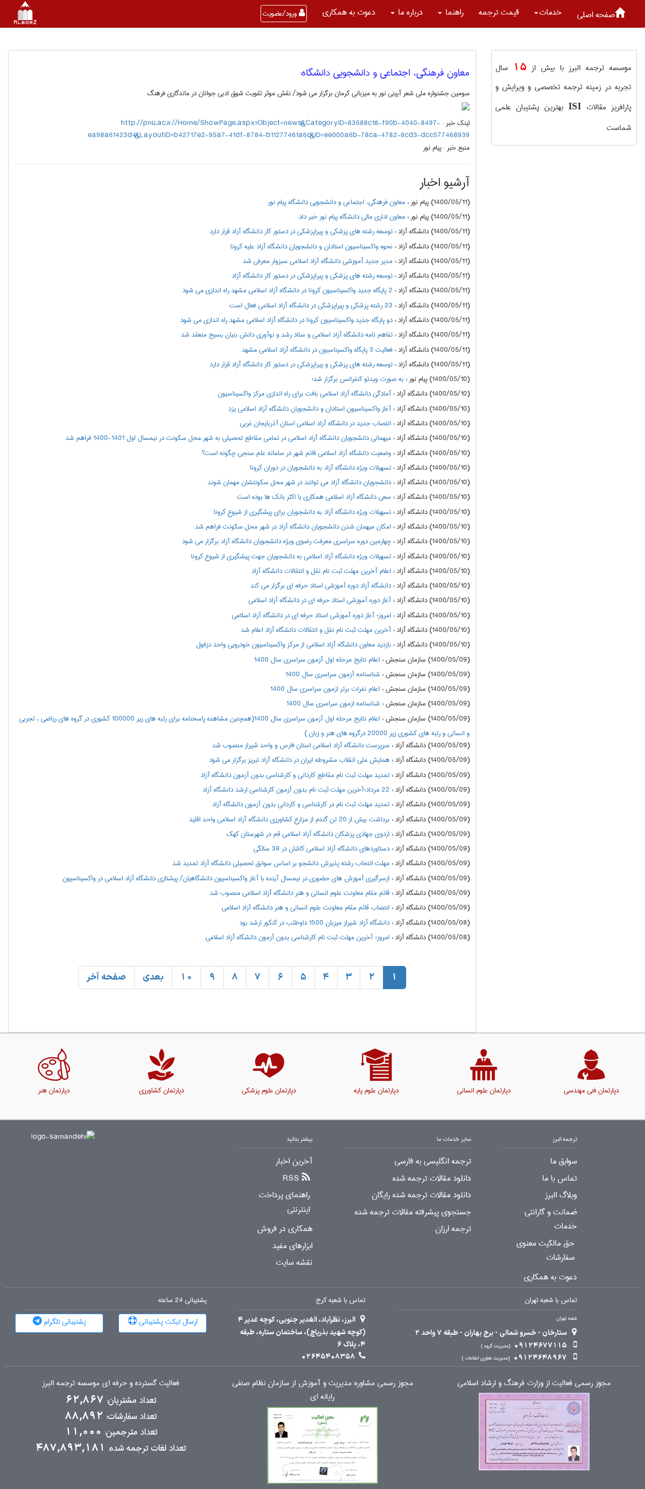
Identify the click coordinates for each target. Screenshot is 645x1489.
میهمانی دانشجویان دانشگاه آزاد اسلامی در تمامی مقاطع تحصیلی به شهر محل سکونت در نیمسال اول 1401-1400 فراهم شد (228, 437)
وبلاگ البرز (561, 1195)
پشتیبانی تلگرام (64, 1321)
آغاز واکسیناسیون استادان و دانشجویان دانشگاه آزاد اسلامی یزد (309, 408)
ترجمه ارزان (453, 1229)
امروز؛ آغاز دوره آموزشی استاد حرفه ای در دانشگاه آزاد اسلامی (311, 615)
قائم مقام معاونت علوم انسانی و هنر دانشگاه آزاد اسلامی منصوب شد (300, 892)
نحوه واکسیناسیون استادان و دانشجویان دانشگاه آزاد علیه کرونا (311, 246)
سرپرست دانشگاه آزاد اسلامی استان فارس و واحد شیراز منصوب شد (301, 745)
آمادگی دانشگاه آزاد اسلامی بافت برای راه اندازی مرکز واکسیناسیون (304, 393)
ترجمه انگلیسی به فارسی (433, 1161)
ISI (574, 106)
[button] (548, 12)
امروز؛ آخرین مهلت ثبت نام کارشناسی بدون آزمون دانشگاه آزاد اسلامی (298, 937)
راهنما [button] (453, 12)
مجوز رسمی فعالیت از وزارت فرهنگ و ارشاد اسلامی (534, 1383)
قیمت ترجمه (499, 12)
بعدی (153, 977)
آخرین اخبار (294, 1161)
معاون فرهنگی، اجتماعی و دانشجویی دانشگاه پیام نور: (336, 202)
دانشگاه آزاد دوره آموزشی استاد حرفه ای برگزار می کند (320, 585)
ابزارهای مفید (292, 1246)
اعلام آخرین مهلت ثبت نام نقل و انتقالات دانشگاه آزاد (321, 570)
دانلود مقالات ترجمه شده (432, 1179)
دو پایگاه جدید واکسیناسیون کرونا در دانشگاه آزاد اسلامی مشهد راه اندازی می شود (286, 320)
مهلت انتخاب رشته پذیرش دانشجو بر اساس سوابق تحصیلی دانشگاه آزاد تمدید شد (281, 863)
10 (186, 977)
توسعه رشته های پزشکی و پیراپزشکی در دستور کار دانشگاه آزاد (312, 275)
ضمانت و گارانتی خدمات (551, 1219)
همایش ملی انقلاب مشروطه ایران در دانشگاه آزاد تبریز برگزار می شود (299, 759)
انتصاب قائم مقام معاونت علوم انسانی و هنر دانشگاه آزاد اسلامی (306, 907)
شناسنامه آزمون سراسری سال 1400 (332, 674)
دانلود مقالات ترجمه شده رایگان (421, 1195)
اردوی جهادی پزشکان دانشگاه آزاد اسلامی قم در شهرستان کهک (308, 833)
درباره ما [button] (409, 12)
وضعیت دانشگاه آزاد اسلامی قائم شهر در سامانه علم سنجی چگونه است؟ (296, 453)
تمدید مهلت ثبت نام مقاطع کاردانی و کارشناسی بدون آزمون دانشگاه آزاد (295, 775)
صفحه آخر (106, 977)
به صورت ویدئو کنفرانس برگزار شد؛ (357, 378)
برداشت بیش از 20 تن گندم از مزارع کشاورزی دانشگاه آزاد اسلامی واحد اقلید (289, 819)
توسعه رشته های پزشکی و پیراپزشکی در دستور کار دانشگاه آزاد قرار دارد (301, 231)
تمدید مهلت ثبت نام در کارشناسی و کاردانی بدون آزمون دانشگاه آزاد (301, 804)
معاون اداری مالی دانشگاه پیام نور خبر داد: (351, 216)
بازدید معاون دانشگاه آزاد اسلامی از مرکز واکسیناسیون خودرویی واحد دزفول (293, 644)
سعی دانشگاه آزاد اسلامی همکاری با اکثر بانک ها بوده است (314, 496)
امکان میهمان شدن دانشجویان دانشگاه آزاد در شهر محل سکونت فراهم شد (293, 526)
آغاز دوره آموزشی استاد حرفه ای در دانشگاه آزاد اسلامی (319, 600)
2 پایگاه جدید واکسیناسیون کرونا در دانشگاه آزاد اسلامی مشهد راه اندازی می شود (287, 290)
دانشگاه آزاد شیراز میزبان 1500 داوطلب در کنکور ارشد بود (314, 922)
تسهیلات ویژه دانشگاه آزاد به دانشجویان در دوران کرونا (320, 467)
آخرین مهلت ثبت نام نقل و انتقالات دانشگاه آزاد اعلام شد (316, 629)
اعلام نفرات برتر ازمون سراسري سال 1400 (325, 688)
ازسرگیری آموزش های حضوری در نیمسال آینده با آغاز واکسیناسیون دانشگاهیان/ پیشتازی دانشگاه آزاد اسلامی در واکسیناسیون (226, 878)
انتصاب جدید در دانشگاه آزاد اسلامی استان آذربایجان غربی (315, 423)
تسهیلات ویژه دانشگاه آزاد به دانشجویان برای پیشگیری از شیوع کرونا (302, 512)
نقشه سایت (294, 1263)
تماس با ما (559, 1179)
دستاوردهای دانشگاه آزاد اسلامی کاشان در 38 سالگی (321, 848)
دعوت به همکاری (348, 12)
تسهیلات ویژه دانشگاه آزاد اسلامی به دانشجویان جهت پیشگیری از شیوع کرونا (291, 556)
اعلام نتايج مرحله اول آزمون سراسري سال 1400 (317, 659)
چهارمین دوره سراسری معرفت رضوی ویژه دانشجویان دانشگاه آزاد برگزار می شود (286, 541)
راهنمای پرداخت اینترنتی (284, 1202)
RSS (291, 1179)
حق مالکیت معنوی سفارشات (545, 1251)
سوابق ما (563, 1161)
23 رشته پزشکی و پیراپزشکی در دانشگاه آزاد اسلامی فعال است (311, 305)
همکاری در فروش (284, 1229)
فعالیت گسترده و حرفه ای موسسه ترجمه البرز (110, 1383)
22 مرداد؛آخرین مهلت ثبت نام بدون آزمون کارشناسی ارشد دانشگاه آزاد (296, 789)
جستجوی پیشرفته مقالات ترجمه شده (413, 1212)
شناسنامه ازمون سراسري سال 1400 (333, 703)
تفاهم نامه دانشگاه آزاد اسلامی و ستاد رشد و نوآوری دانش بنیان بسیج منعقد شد (287, 334)
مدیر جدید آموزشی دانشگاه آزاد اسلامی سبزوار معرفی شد (318, 261)
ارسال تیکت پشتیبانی (167, 1321)
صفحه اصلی (596, 15)
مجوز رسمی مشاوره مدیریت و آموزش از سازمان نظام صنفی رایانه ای (322, 1390)
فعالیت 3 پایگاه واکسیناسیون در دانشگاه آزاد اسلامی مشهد (317, 349)
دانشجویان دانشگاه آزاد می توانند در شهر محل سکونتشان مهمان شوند (299, 482)
